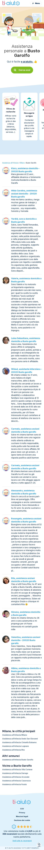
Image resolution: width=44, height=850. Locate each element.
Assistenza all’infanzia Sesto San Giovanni (20, 739)
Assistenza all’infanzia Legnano (15, 746)
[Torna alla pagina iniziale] (11, 3)
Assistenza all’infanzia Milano (14, 735)
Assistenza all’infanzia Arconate (15, 777)
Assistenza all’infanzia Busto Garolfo (17, 760)
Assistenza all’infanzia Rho (13, 750)
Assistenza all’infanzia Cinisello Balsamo (19, 742)
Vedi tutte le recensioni (22, 840)
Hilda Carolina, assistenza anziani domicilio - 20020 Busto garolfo (24, 193)
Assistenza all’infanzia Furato (14, 784)
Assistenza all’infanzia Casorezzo (16, 781)
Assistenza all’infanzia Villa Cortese (17, 769)
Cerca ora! (24, 70)
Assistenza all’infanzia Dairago (15, 773)
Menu (37, 3)
